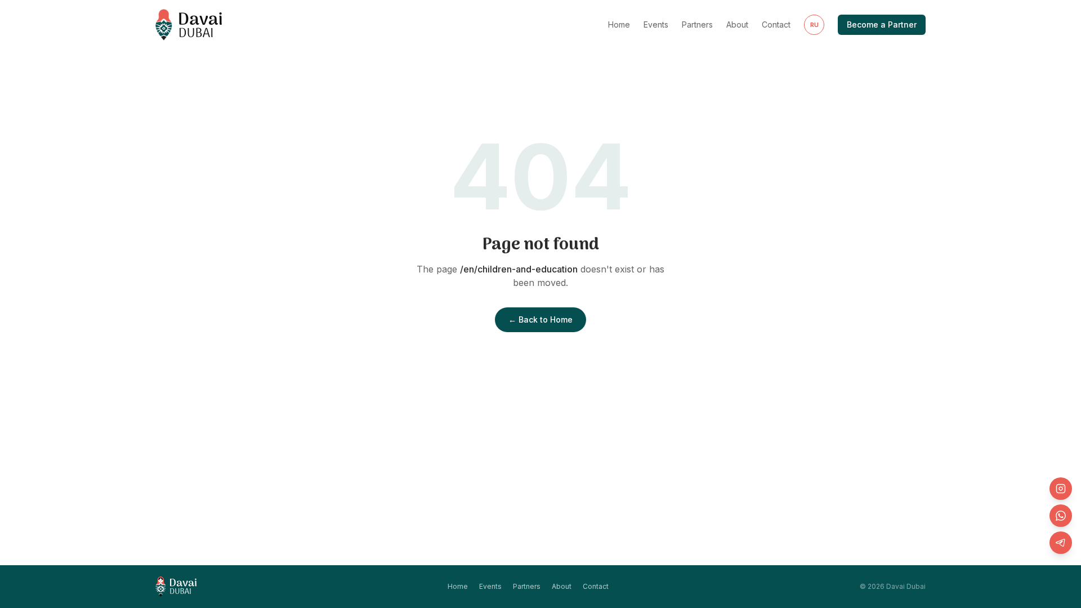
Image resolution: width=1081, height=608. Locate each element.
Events (656, 24)
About (737, 24)
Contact (776, 24)
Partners (697, 24)
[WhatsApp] (1060, 515)
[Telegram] (1060, 542)
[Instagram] (1060, 488)
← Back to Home (540, 319)
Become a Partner (882, 24)
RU (814, 24)
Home (619, 24)
